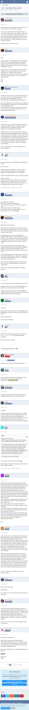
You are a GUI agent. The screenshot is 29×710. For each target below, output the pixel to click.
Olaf (13, 468)
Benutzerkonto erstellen (14, 681)
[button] (2, 2)
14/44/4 (13, 187)
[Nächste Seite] (21, 665)
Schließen (13, 708)
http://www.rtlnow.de (6, 335)
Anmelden (14, 684)
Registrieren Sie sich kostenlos (10, 676)
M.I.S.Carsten (5, 10)
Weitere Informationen (5, 708)
